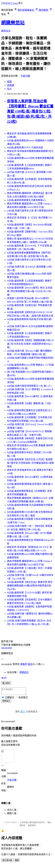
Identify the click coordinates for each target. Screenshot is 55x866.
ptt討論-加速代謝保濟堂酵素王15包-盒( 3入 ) (29, 386)
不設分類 (25, 76)
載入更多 (6, 683)
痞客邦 (23, 664)
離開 (17, 860)
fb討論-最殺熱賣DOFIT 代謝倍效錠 (25, 147)
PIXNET (13, 822)
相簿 (9, 81)
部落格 (10, 85)
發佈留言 (6, 701)
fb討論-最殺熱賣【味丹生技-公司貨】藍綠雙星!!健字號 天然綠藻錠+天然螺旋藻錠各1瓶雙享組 (30, 463)
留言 (30, 664)
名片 (9, 88)
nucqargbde (6, 647)
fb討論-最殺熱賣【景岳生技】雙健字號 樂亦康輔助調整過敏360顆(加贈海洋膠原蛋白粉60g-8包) (30, 585)
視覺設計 (24, 672)
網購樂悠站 (13, 22)
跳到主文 (6, 30)
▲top (3, 677)
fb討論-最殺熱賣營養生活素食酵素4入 (26, 200)
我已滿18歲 (7, 860)
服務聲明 (32, 825)
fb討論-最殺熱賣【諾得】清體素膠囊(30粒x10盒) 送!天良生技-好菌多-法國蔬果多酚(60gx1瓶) (30, 344)
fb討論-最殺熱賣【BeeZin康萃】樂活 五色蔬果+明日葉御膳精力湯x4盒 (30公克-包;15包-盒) (29, 291)
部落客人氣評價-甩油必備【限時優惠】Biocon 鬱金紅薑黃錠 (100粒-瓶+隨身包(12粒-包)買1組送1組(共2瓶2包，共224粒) (30, 111)
